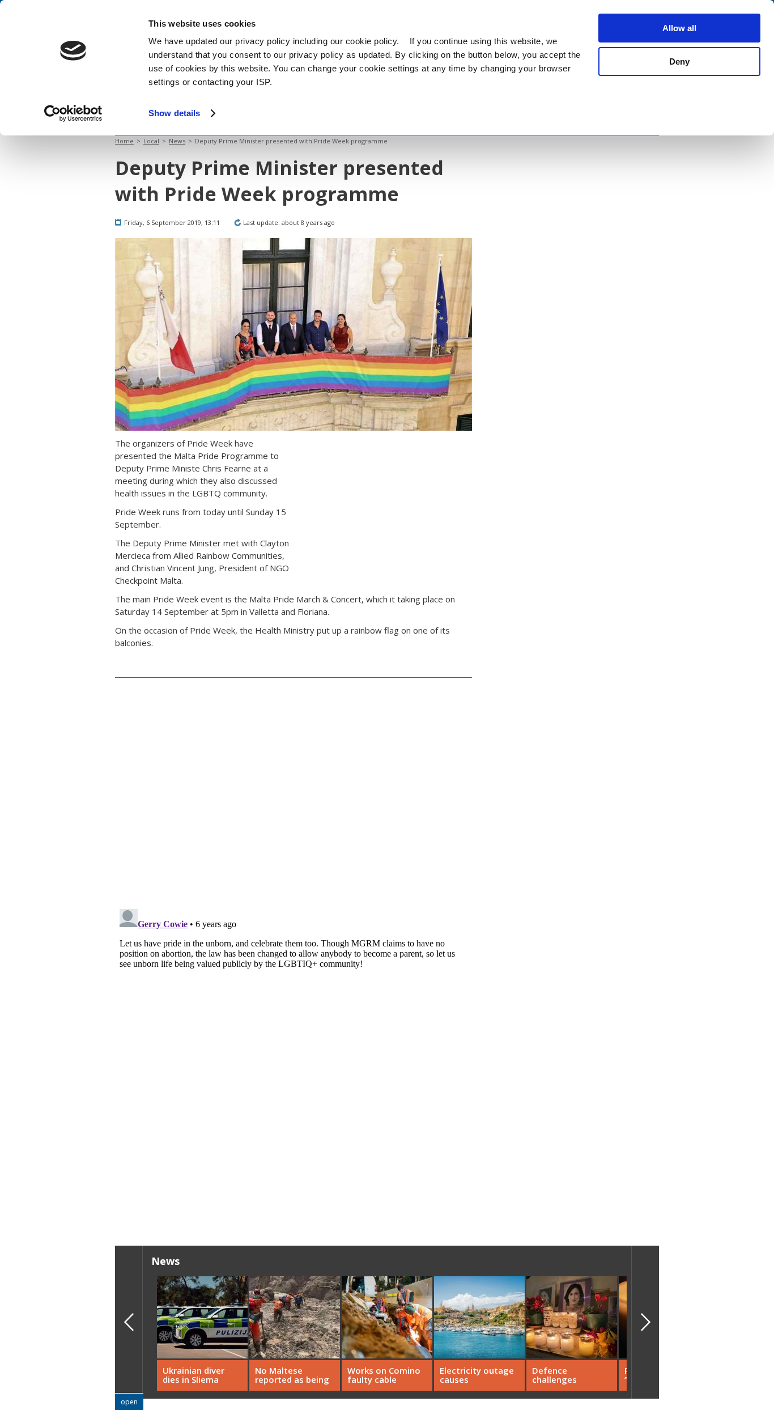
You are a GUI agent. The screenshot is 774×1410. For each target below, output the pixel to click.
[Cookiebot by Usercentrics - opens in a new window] (73, 113)
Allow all (679, 28)
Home (124, 141)
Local (151, 141)
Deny (679, 61)
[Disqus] (293, 1046)
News (177, 141)
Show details (174, 113)
